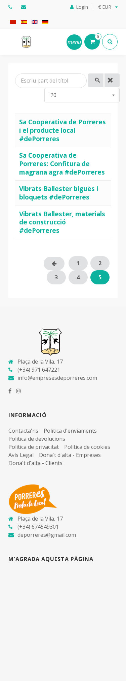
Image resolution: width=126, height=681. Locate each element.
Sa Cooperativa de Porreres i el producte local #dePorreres (62, 130)
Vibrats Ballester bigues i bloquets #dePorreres (58, 193)
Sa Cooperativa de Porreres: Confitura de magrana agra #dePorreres (62, 163)
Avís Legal (21, 455)
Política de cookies (87, 447)
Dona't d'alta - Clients (35, 463)
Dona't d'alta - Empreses (70, 455)
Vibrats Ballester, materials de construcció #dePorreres (62, 222)
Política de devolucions (36, 438)
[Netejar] (112, 80)
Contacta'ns (23, 430)
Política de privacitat (33, 447)
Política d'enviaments (70, 430)
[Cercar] (95, 80)
